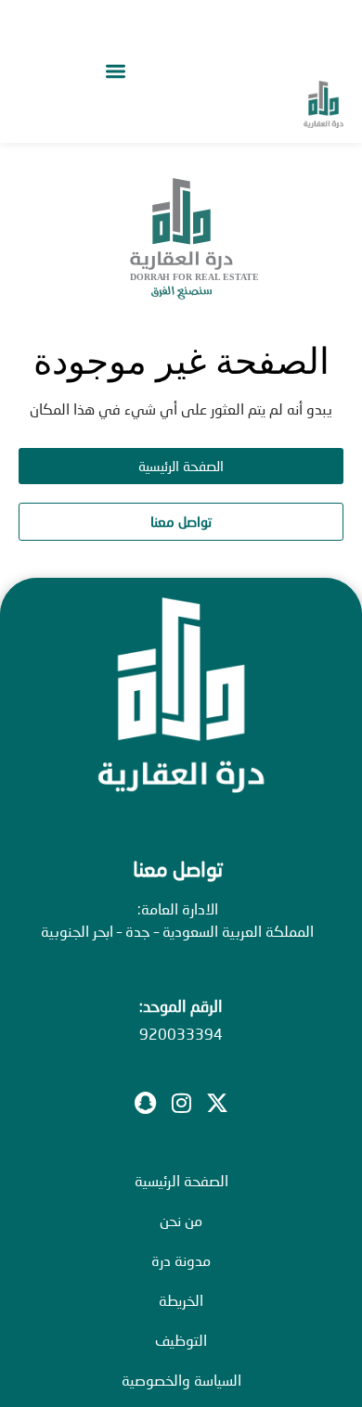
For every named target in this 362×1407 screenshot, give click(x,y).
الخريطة (181, 1300)
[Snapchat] (145, 1103)
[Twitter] (217, 1103)
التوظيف (181, 1340)
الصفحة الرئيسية (181, 1180)
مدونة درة (181, 1260)
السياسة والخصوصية (181, 1379)
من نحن (181, 1220)
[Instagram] (181, 1103)
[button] (115, 72)
